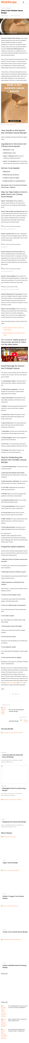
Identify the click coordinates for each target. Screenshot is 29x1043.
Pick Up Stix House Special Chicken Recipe (16, 710)
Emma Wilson (4, 15)
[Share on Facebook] (10, 694)
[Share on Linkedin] (19, 694)
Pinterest (21, 682)
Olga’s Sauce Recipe (10, 863)
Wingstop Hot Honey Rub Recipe (14, 822)
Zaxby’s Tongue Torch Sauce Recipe (13, 897)
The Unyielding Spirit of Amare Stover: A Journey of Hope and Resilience (18, 1006)
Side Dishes (8, 8)
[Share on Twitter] (13, 694)
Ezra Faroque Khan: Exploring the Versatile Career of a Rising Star (16, 1030)
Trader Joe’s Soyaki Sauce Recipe (15, 932)
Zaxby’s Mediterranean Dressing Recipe (14, 966)
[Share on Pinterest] (16, 694)
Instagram (14, 682)
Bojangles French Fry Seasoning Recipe (14, 789)
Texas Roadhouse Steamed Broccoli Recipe (12, 756)
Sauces (3, 8)
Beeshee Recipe (14, 721)
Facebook (8, 682)
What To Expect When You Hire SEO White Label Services (17, 1019)
